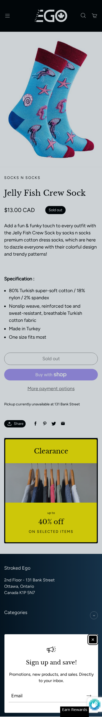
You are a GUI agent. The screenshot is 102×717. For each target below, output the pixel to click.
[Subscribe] (89, 695)
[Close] (93, 639)
